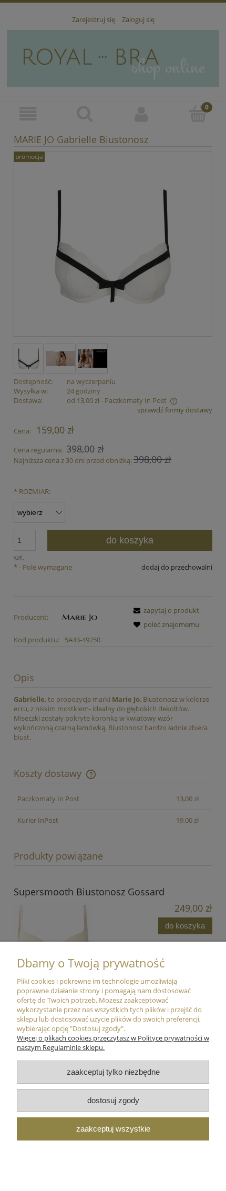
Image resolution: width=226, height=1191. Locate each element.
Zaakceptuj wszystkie (113, 1128)
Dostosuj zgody (113, 1100)
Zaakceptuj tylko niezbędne (113, 1071)
